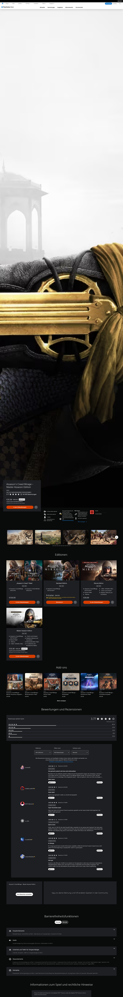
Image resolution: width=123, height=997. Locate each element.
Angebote (60, 7)
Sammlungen (51, 7)
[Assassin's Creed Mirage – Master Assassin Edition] (20, 537)
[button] (68, 520)
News (43, 3)
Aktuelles (42, 7)
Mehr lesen (51, 779)
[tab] (58, 922)
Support (52, 3)
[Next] (116, 537)
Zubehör (36, 3)
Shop (7, 3)
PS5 (13, 3)
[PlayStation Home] (2, 3)
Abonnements (69, 7)
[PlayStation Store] (8, 7)
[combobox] (43, 752)
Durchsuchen (79, 7)
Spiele (20, 3)
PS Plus (28, 3)
